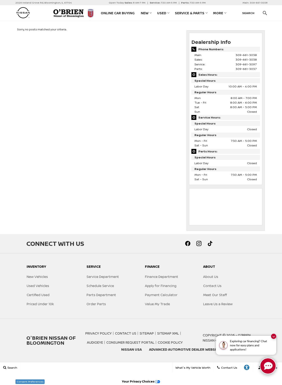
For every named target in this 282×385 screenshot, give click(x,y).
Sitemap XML (168, 333)
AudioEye (95, 342)
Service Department (102, 276)
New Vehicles (37, 276)
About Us (210, 276)
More (218, 14)
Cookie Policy (170, 342)
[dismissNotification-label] (273, 336)
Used (161, 13)
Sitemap (147, 333)
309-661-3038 (246, 55)
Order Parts (96, 304)
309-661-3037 (246, 69)
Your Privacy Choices (138, 381)
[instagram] (198, 243)
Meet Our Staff (215, 295)
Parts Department (101, 295)
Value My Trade (157, 304)
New (144, 13)
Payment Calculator (161, 295)
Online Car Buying (118, 13)
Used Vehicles (38, 285)
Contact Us (212, 285)
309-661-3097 (246, 64)
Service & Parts (189, 13)
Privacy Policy (98, 333)
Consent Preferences (30, 381)
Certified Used (38, 295)
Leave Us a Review (218, 304)
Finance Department (161, 276)
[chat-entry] (268, 366)
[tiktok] (209, 243)
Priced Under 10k (40, 304)
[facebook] (187, 243)
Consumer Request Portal (130, 342)
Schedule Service (100, 285)
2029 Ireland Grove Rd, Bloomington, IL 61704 (43, 2)
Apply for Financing (161, 285)
